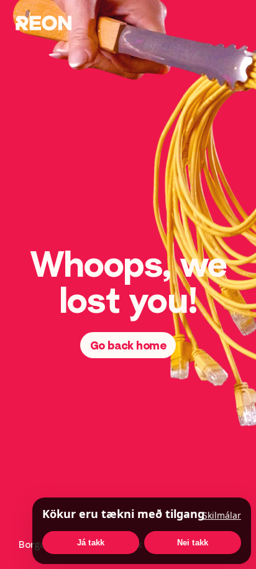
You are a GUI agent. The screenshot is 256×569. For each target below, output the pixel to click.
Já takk (90, 542)
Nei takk (193, 542)
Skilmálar (222, 515)
